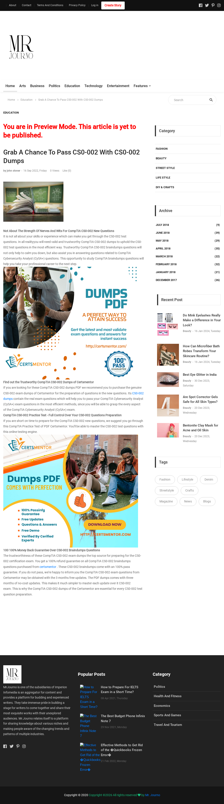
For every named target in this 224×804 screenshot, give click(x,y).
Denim (209, 479)
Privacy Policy (77, 5)
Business (37, 86)
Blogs (207, 501)
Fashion (162, 148)
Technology (93, 86)
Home (10, 86)
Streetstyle (166, 490)
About (12, 5)
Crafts (189, 490)
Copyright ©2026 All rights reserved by (117, 795)
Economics (162, 706)
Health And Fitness (168, 696)
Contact (26, 5)
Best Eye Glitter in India (200, 375)
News (188, 501)
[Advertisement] (144, 47)
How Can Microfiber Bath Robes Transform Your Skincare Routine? (201, 351)
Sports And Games (167, 715)
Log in (94, 5)
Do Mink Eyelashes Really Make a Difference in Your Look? (202, 320)
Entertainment (118, 86)
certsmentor (48, 567)
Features (141, 86)
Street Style (165, 168)
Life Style (163, 177)
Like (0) (67, 170)
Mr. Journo (152, 795)
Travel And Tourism (168, 725)
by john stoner (11, 170)
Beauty (161, 158)
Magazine (166, 501)
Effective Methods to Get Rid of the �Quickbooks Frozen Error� (122, 750)
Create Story (113, 5)
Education (72, 86)
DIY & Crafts (165, 187)
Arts (22, 86)
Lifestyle (187, 479)
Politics (54, 86)
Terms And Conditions (50, 5)
